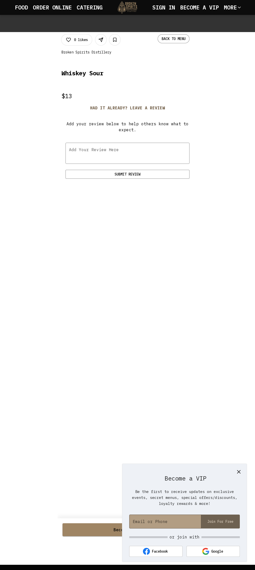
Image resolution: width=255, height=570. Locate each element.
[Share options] (100, 39)
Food (21, 7)
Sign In (163, 7)
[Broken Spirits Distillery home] (127, 7)
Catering (90, 7)
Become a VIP (199, 7)
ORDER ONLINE (52, 7)
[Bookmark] (114, 39)
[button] (232, 7)
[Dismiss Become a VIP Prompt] (239, 472)
